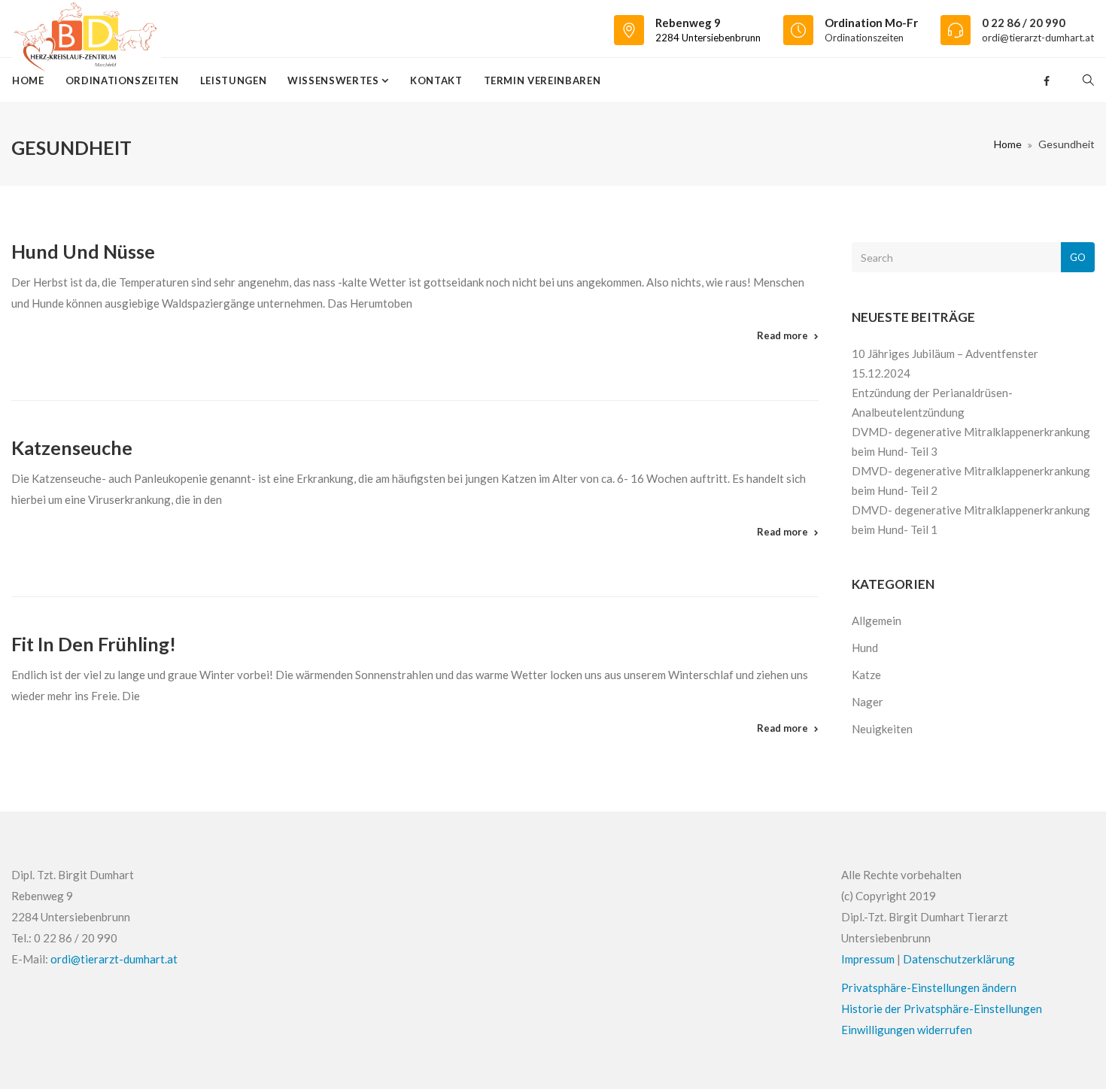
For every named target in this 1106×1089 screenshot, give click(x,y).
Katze (866, 674)
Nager (867, 701)
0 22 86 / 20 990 (1023, 22)
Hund (865, 647)
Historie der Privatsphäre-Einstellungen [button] (941, 1008)
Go (1078, 257)
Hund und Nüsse (83, 251)
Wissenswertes (334, 80)
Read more (782, 335)
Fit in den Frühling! (93, 643)
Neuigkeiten (882, 729)
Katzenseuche (71, 447)
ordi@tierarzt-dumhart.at (1038, 38)
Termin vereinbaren (542, 80)
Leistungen (233, 80)
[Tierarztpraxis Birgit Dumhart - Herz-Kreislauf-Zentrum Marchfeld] (86, 28)
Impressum (868, 959)
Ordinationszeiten (864, 38)
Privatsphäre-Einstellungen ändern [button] (928, 987)
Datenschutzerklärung (959, 959)
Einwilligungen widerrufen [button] (906, 1029)
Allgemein (876, 620)
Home (28, 80)
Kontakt (436, 80)
